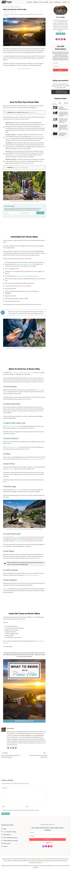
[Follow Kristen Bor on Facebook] (8, 748)
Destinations (35, 2)
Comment (5, 788)
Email (27, 806)
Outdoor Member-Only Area (10, 840)
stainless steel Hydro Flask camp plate (34, 459)
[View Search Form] (69, 2)
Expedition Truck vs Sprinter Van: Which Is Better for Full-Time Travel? (63, 120)
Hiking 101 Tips (32, 112)
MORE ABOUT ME (60, 33)
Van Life (40, 2)
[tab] (54, 103)
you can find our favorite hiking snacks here (27, 276)
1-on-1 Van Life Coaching (9, 831)
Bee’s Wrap (10, 469)
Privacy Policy (6, 843)
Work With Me (7, 834)
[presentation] (55, 107)
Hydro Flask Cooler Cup (11, 426)
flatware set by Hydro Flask (12, 447)
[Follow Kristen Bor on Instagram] (10, 748)
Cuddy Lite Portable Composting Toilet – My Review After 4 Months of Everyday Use (63, 128)
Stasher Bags (18, 489)
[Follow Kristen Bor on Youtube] (13, 748)
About (4, 829)
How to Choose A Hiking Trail (20, 167)
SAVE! (40, 212)
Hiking (12, 6)
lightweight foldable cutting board (26, 264)
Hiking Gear (17, 6)
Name (4, 806)
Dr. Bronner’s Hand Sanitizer (32, 575)
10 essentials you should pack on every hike (23, 372)
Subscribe (65, 2)
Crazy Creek (17, 537)
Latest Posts (29, 2)
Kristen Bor (6, 12)
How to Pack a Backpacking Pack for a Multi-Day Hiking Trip (11, 755)
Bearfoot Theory (6, 6)
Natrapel (5, 588)
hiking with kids (16, 155)
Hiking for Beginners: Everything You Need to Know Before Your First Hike (63, 114)
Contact (5, 846)
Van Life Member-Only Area (10, 837)
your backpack (19, 540)
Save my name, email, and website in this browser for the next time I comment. (21, 810)
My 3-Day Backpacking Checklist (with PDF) (63, 108)
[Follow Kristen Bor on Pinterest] (16, 748)
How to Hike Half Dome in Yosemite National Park (38, 755)
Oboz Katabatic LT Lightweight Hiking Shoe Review (63, 134)
